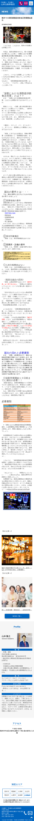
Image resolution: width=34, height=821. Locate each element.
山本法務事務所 (8, 3)
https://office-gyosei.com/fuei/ (19, 489)
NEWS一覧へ (17, 616)
